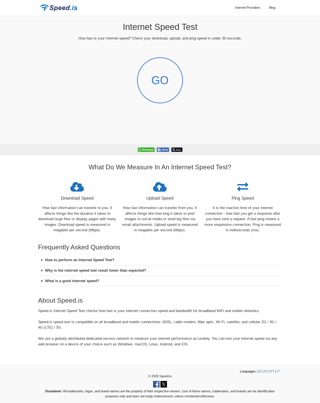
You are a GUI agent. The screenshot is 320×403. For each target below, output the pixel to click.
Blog (272, 7)
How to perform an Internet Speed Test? (79, 260)
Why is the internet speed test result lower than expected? (95, 270)
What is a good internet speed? (72, 281)
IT (278, 371)
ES (259, 371)
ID (266, 371)
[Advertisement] (160, 131)
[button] (160, 260)
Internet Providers (247, 7)
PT (272, 371)
